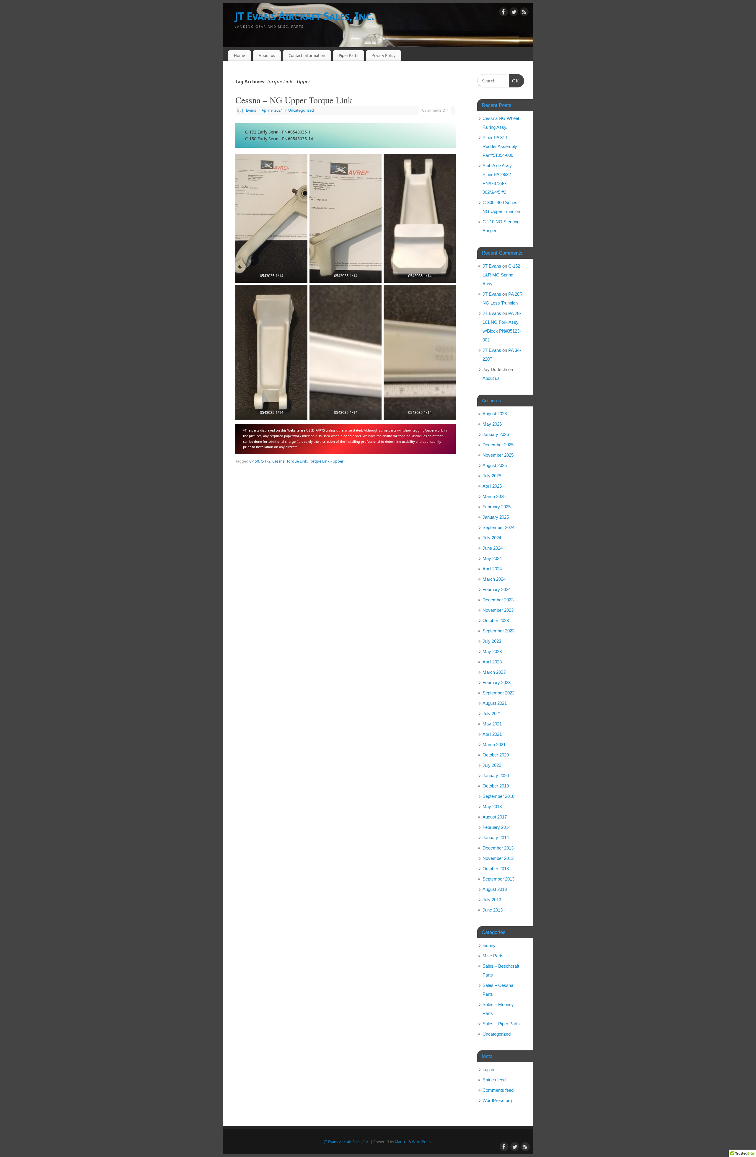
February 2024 (497, 589)
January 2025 (496, 517)
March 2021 (494, 744)
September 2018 (498, 796)
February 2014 (497, 827)
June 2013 (493, 909)
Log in (488, 1069)
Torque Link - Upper (326, 461)
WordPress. (422, 1141)
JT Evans (249, 110)
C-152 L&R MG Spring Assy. (501, 274)
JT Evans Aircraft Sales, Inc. (304, 16)
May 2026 (492, 424)
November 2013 (498, 858)
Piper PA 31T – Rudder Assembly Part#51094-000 (500, 146)
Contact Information (307, 55)
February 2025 (497, 506)
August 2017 (495, 816)
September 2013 (498, 878)
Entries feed (494, 1079)
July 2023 (492, 641)
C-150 (254, 461)
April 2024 (492, 568)
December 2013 (498, 847)
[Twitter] (513, 12)
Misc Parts (493, 955)
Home (239, 55)
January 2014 (496, 837)
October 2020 (496, 754)
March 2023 (494, 672)
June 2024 (493, 548)
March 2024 (494, 579)
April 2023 (492, 661)
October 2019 (496, 785)
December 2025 (498, 444)
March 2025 (494, 496)
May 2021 (492, 723)
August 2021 (495, 703)
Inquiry (489, 945)
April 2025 (492, 486)
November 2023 (498, 610)
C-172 (266, 461)
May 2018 (492, 806)
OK (514, 80)
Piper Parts (348, 55)
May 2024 (492, 558)
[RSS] (524, 12)
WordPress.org (497, 1100)
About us (267, 55)
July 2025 (492, 475)
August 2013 (495, 889)
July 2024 (492, 537)
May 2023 (492, 651)
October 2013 (496, 868)
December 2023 (498, 599)
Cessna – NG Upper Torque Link (293, 100)
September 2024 (498, 527)
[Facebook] (503, 12)
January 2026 (496, 434)
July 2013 (492, 899)
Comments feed (498, 1090)
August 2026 (495, 413)
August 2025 (495, 465)
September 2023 (498, 630)
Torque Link (296, 461)
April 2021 (492, 734)
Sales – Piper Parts (501, 1023)
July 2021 (492, 713)
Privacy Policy (383, 55)
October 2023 (496, 620)
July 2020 (492, 765)
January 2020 (496, 775)
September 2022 (498, 692)
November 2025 (498, 455)
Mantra (401, 1141)
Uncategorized (301, 110)
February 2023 (497, 682)
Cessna (278, 461)
